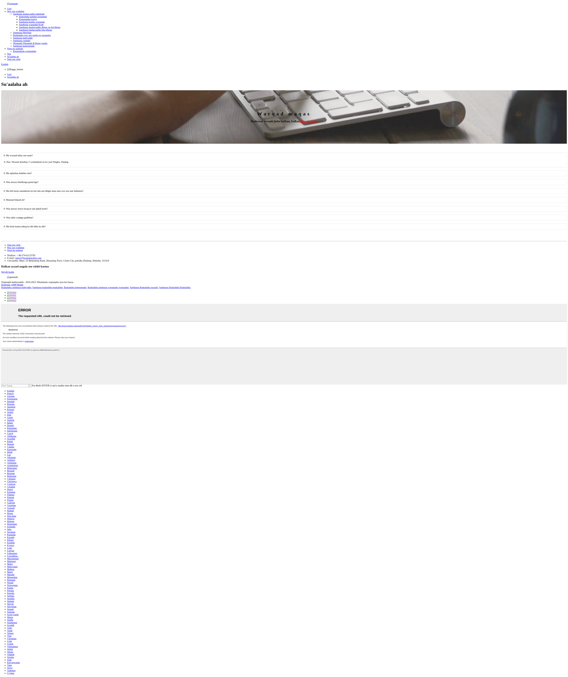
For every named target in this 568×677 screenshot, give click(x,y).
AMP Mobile (17, 285)
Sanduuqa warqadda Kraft (31, 24)
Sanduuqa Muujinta (22, 32)
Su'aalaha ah (13, 56)
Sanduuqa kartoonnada (23, 46)
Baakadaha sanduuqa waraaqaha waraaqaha (108, 287)
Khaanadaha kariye (28, 19)
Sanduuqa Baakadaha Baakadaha (174, 287)
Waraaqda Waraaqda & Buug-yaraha (30, 43)
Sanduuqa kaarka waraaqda (32, 22)
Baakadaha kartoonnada (75, 287)
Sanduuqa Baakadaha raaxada (144, 287)
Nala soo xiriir (13, 59)
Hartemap (5, 285)
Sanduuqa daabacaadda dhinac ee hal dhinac (39, 27)
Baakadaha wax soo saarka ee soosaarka (32, 35)
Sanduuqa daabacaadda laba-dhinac (35, 30)
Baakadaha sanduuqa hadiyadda (16, 287)
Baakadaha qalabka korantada (33, 16)
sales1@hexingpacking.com (28, 258)
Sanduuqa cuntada (21, 40)
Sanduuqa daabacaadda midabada (29, 14)
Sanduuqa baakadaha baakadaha (47, 287)
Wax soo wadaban (15, 11)
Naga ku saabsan (15, 48)
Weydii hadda (7, 272)
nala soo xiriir (308, 121)
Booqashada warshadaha (24, 51)
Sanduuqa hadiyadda (23, 38)
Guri (9, 8)
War (9, 54)
